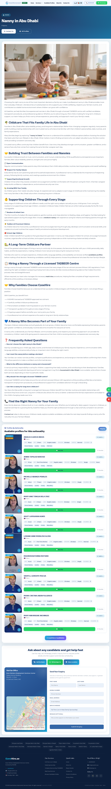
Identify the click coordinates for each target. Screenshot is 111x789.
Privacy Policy (69, 777)
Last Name (80, 681)
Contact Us (66, 3)
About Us (58, 3)
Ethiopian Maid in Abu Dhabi (33, 743)
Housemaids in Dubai (93, 743)
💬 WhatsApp (102, 3)
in (96, 776)
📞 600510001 (90, 3)
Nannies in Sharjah (48, 746)
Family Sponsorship (50, 765)
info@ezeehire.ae (12, 770)
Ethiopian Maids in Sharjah (49, 743)
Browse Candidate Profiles (52, 774)
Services (38, 3)
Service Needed (55, 705)
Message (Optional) (56, 714)
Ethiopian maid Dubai (17, 743)
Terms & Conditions (71, 774)
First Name (53, 681)
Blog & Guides (70, 768)
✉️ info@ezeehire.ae (92, 765)
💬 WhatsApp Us (91, 768)
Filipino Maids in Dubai (64, 743)
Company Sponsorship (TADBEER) (54, 768)
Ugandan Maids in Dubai (55, 750)
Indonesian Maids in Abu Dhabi (16, 746)
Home (32, 3)
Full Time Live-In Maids (51, 762)
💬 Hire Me (59, 450)
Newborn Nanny (83, 746)
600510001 (11, 768)
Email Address (54, 698)
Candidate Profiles (49, 3)
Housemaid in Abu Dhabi (79, 743)
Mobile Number (55, 690)
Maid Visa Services (50, 771)
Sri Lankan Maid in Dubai (96, 746)
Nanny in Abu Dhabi (60, 746)
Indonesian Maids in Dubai (33, 746)
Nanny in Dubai (72, 746)
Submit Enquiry (76, 727)
